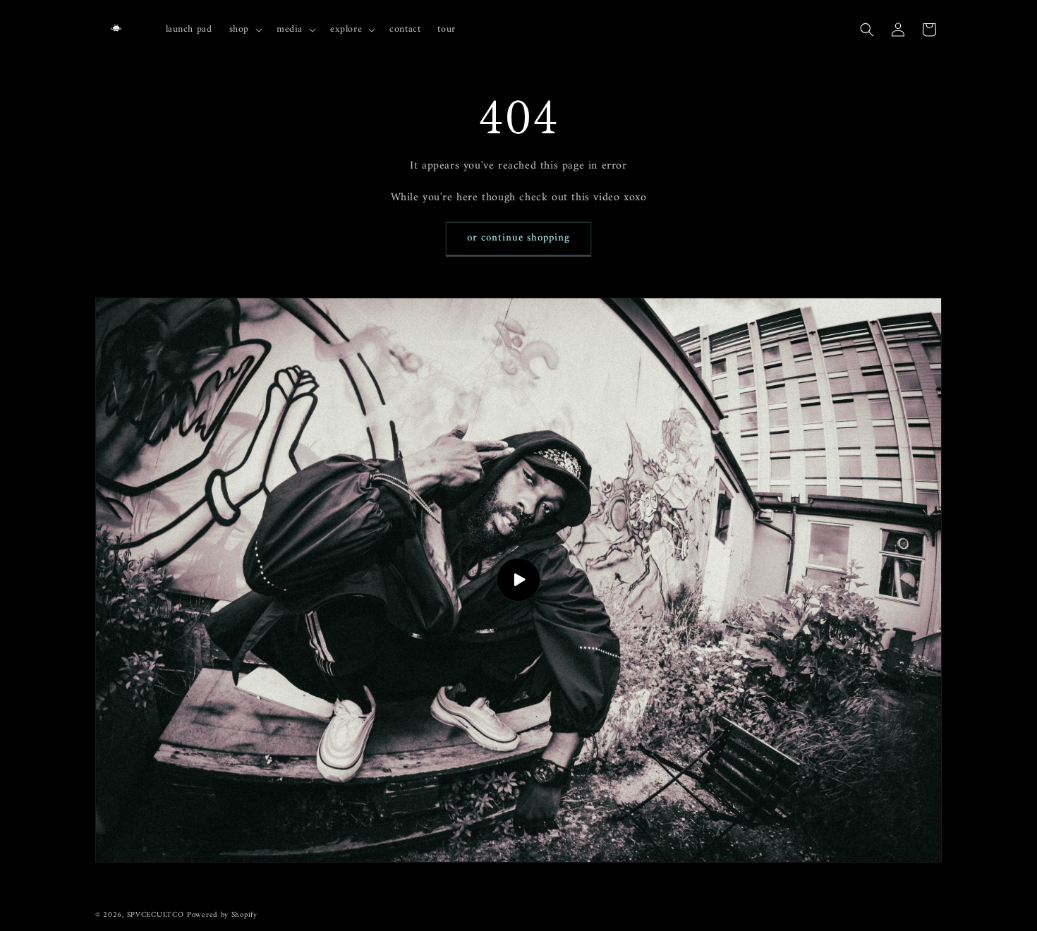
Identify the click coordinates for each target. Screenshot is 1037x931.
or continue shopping (518, 238)
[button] (244, 29)
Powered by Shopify (222, 915)
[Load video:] (518, 580)
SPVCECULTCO (155, 915)
